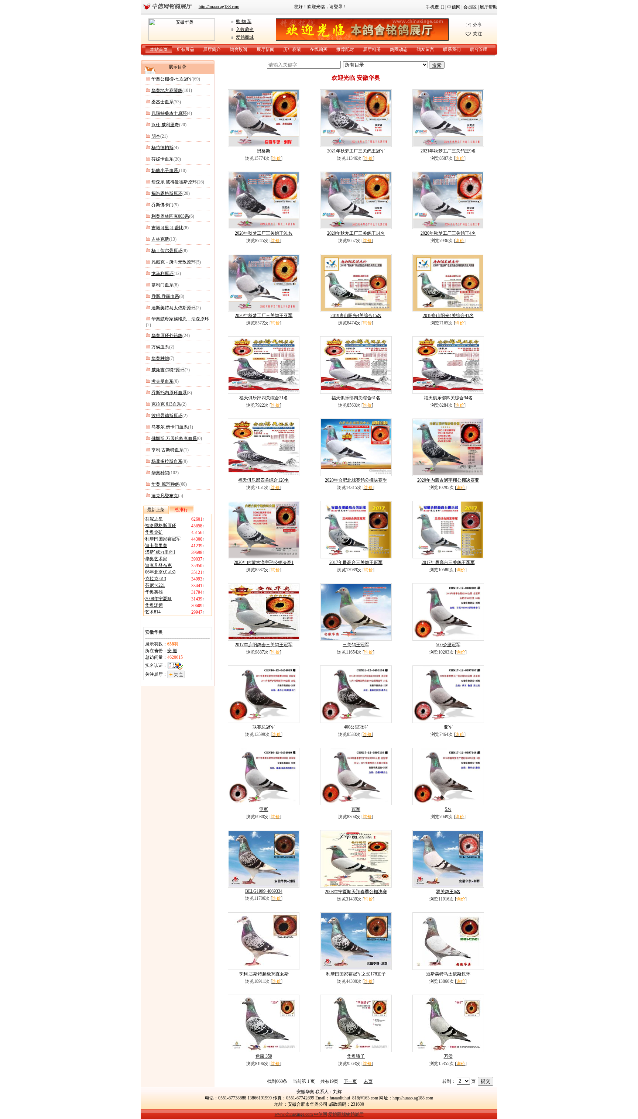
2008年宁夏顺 (158, 598)
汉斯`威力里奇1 (160, 552)
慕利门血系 (162, 285)
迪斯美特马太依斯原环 (173, 307)
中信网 (453, 7)
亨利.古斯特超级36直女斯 (264, 974)
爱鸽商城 (245, 37)
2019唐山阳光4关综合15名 (355, 315)
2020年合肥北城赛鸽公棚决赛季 (356, 480)
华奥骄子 (356, 1056)
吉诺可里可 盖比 (167, 227)
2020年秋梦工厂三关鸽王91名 (263, 233)
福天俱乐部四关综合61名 (356, 397)
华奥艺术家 (156, 558)
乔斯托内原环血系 (169, 392)
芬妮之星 (154, 518)
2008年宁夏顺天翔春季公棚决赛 (356, 891)
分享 (477, 25)
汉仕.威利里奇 (165, 124)
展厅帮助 (488, 7)
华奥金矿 (154, 532)
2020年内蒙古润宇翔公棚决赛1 (264, 562)
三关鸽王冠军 (356, 644)
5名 (448, 809)
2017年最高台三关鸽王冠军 (356, 562)
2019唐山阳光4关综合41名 (448, 315)
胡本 (155, 136)
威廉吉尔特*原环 (168, 369)
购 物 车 (243, 21)
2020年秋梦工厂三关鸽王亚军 (263, 315)
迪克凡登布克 (164, 495)
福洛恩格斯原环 (166, 193)
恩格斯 (263, 151)
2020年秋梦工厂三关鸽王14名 (356, 233)
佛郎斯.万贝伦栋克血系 (174, 438)
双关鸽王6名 (448, 891)
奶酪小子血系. (165, 170)
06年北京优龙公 (160, 572)
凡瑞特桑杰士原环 (169, 113)
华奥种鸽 (160, 358)
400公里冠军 (356, 727)
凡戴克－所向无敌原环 (173, 262)
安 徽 (172, 650)
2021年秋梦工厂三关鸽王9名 (448, 151)
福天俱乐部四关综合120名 (263, 480)
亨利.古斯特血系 (167, 449)
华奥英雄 (154, 592)
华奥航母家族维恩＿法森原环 (180, 318)
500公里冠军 (448, 644)
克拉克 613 (155, 578)
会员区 (470, 7)
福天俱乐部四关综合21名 (263, 397)
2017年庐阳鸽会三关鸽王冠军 (263, 644)
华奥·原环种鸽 (165, 484)
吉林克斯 (160, 239)
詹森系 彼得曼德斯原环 (174, 182)
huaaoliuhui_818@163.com (354, 1098)
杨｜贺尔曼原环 (166, 250)
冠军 (355, 809)
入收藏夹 (245, 29)
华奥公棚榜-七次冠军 (172, 79)
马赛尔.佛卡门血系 (169, 427)
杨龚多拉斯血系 (166, 461)
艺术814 (153, 611)
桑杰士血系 (162, 101)
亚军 (448, 727)
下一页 (350, 1081)
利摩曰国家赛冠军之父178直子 (356, 974)
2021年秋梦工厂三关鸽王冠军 (356, 151)
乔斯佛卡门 (162, 204)
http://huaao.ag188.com (219, 6)
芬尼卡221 (155, 585)
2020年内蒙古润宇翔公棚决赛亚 (448, 480)
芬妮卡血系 (162, 159)
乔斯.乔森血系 (165, 296)
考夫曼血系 (162, 381)
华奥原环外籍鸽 (166, 335)
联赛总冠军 (264, 727)
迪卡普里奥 (156, 545)
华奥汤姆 (154, 605)
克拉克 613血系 (166, 404)
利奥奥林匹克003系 (170, 216)
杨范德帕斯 (162, 147)
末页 (368, 1081)
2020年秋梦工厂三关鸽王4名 (448, 233)
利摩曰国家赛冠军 (163, 538)
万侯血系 (160, 347)
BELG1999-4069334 (263, 891)
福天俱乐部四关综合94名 (448, 397)
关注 (477, 34)
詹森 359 (263, 1056)
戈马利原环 (162, 273)
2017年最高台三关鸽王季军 (448, 562)
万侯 (448, 1056)
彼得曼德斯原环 (166, 415)
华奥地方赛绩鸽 (166, 90)
